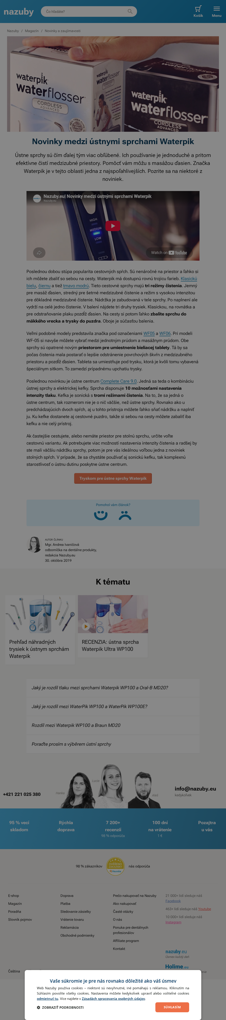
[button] (60, 1007)
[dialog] (113, 995)
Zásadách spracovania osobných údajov (113, 998)
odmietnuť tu (47, 998)
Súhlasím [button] (172, 1007)
